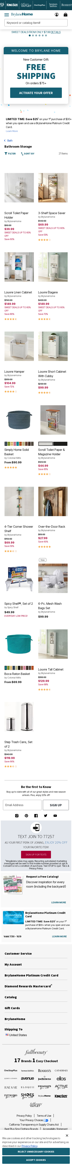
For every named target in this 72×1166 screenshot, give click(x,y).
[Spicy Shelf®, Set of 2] (19, 578)
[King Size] (61, 1096)
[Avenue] (27, 1078)
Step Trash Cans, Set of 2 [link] (18, 746)
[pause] (25, 35)
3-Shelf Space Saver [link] (51, 214)
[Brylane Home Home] (22, 14)
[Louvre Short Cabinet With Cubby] (53, 346)
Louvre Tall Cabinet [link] (50, 671)
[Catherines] (61, 1070)
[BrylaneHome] (44, 1096)
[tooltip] (12, 5)
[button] (57, 14)
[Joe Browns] (44, 1078)
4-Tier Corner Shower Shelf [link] (18, 530)
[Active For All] (61, 1087)
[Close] (67, 1135)
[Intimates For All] (10, 1096)
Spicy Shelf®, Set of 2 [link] (18, 605)
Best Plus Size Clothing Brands (22, 1129)
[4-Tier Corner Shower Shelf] (19, 501)
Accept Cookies (36, 1160)
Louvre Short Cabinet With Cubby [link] (52, 375)
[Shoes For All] (27, 1096)
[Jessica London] (10, 1078)
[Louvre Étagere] (53, 267)
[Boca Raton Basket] (19, 644)
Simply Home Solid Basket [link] (16, 453)
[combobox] (36, 22)
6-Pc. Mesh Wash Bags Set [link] (50, 607)
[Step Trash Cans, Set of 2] (19, 716)
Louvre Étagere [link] (48, 293)
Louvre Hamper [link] (14, 373)
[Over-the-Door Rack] (53, 501)
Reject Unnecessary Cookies (36, 1151)
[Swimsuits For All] (44, 1087)
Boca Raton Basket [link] (17, 675)
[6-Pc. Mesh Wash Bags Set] (53, 578)
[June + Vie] (10, 1087)
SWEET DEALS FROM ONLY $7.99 (30, 32)
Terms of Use (44, 1115)
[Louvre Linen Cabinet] (19, 267)
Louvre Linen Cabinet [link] (18, 293)
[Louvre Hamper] (19, 346)
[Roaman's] (44, 1070)
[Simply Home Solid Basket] (19, 420)
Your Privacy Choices (31, 1120)
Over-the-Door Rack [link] (51, 528)
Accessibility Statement (55, 1129)
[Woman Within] (27, 1070)
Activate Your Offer (36, 93)
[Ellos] (61, 1078)
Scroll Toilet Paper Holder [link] (16, 217)
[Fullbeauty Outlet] (36, 1104)
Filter (11, 153)
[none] (19, 188)
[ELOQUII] (27, 1087)
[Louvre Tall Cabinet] (53, 644)
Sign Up (56, 805)
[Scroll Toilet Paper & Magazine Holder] (53, 420)
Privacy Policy (24, 1115)
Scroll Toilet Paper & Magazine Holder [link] (51, 453)
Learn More (12, 131)
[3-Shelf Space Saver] (53, 187)
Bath (10, 140)
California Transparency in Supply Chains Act (34, 1124)
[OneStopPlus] (10, 1070)
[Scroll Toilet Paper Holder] (19, 187)
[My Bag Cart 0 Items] (66, 14)
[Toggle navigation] (7, 14)
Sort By (28, 153)
